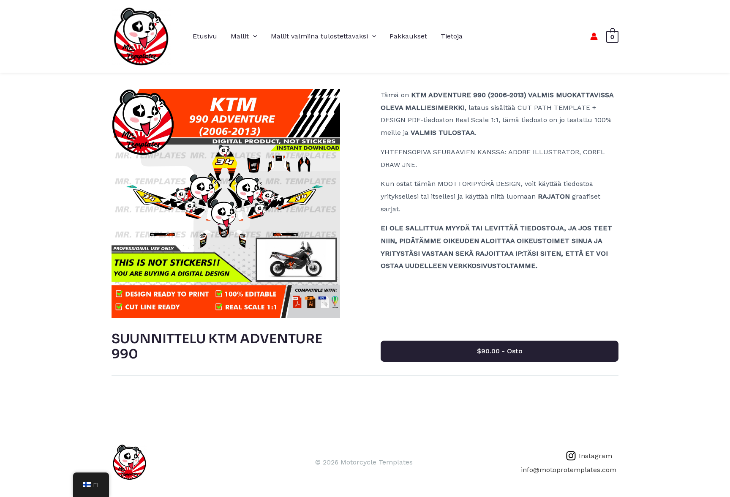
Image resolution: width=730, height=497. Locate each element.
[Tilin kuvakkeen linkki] (594, 36)
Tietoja (452, 36)
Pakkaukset (408, 36)
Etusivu (205, 36)
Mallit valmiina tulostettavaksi (319, 36)
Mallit (240, 36)
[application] (253, 36)
